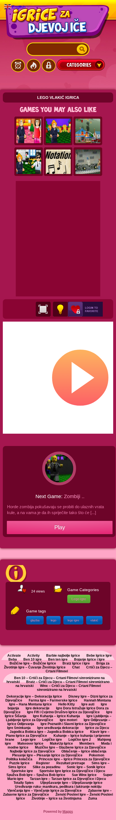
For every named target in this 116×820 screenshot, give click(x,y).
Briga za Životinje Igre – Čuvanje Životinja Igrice (57, 665)
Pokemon (96, 755)
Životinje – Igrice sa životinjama (57, 798)
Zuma (92, 798)
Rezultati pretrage (70, 763)
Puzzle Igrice (19, 763)
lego (53, 620)
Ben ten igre (58, 659)
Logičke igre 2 (79, 740)
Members (87, 743)
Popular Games (33, 65)
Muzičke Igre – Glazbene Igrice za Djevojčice (70, 747)
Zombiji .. (74, 496)
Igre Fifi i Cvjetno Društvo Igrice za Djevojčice (63, 712)
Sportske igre (22, 771)
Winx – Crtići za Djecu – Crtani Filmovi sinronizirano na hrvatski (69, 688)
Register (43, 763)
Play (59, 527)
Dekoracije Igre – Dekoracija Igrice (34, 696)
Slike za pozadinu (46, 767)
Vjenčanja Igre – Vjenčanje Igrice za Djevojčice (44, 791)
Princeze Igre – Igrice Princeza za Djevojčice (74, 759)
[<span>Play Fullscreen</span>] (43, 309)
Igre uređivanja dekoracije (58, 728)
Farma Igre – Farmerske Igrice (53, 700)
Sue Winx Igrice (84, 775)
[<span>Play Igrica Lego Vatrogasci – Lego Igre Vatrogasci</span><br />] (87, 131)
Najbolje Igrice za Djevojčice (32, 751)
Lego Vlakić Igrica (58, 97)
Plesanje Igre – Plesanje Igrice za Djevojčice (47, 755)
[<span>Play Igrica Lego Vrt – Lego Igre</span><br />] (28, 131)
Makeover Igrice (30, 743)
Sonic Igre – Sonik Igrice (86, 767)
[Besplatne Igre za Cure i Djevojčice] (58, 22)
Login (48, 65)
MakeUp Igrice (61, 743)
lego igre (73, 620)
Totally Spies (24, 783)
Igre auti (87, 704)
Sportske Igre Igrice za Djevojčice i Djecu (72, 771)
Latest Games (18, 65)
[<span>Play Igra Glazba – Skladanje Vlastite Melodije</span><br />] (58, 161)
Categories (81, 65)
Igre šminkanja (19, 728)
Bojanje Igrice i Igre (89, 659)
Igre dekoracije (38, 708)
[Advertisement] (58, 238)
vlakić (94, 620)
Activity (33, 656)
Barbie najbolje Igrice (63, 656)
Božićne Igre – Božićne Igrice (33, 663)
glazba (34, 620)
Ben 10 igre (32, 659)
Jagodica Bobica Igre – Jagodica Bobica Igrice (47, 732)
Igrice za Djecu (97, 728)
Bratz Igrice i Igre (76, 663)
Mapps (68, 812)
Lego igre (79, 599)
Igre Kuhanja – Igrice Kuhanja (56, 716)
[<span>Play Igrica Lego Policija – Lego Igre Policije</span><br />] (28, 161)
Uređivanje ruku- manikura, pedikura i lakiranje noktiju (58, 787)
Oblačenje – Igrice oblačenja (83, 751)
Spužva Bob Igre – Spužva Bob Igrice (35, 775)
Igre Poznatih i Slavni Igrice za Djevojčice (73, 724)
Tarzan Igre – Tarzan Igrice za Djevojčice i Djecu (68, 779)
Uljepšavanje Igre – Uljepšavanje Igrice (71, 783)
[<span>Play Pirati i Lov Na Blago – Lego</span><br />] (87, 161)
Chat (76, 667)
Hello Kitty (66, 704)
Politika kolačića (19, 759)
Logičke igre (52, 740)
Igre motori (68, 720)
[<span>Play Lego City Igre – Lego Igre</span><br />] (58, 131)
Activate (14, 656)
